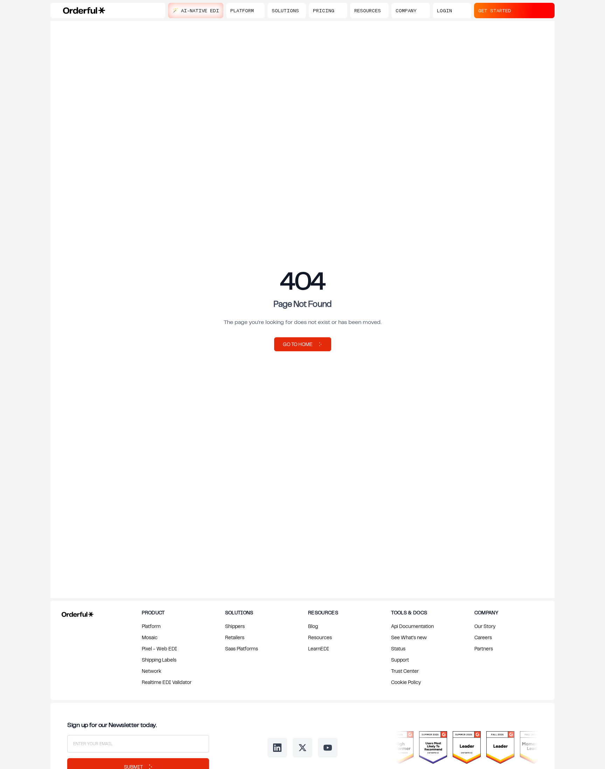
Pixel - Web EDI (159, 648)
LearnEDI (318, 648)
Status (398, 648)
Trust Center (405, 671)
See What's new (409, 637)
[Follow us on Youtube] (328, 747)
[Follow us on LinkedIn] (277, 747)
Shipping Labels (159, 660)
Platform (151, 626)
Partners (483, 648)
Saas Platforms (241, 648)
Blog (313, 626)
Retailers (234, 637)
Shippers (235, 626)
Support (400, 660)
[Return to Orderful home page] (76, 613)
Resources (320, 637)
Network (151, 671)
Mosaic (150, 637)
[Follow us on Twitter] (302, 747)
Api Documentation (412, 626)
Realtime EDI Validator (167, 682)
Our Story (484, 626)
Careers (483, 637)
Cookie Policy (406, 682)
